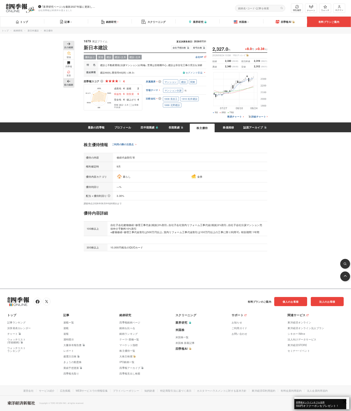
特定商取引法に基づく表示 (176, 390)
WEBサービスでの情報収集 (92, 390)
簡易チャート (234, 116)
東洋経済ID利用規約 (263, 390)
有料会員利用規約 (291, 390)
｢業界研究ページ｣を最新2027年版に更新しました (69, 6)
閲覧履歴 (297, 10)
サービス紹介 (47, 390)
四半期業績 (148, 127)
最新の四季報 (96, 127)
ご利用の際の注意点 (123, 144)
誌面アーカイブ (253, 127)
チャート (311, 10)
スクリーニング (157, 22)
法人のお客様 (327, 301)
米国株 (243, 22)
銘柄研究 (111, 22)
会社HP (199, 57)
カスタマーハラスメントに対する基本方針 (222, 390)
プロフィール (122, 127)
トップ (24, 22)
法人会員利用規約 (317, 390)
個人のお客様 (291, 301)
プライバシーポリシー (126, 390)
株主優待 (202, 128)
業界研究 (198, 22)
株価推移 (228, 127)
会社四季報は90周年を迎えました (55, 10)
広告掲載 (65, 390)
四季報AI (286, 22)
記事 (67, 22)
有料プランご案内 (328, 22)
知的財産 (149, 390)
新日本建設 (33, 30)
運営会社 (28, 390)
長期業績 (174, 127)
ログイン (339, 9)
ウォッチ (325, 10)
